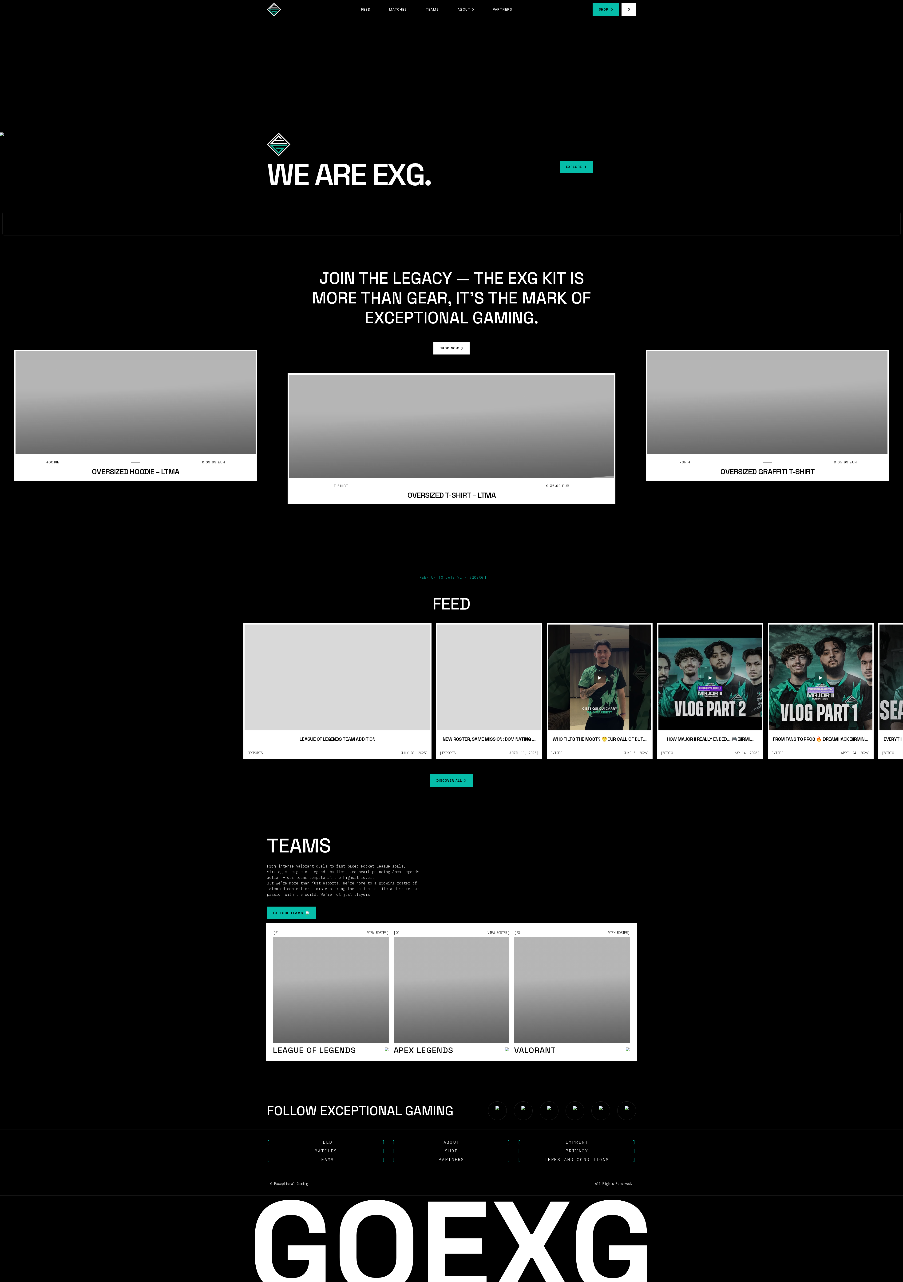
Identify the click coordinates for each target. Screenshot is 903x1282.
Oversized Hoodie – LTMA (135, 471)
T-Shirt (341, 486)
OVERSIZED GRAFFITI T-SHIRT (767, 471)
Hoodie (52, 462)
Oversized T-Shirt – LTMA (451, 495)
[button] (466, 9)
